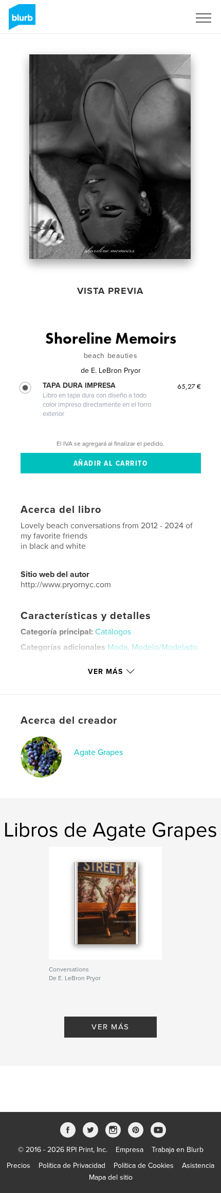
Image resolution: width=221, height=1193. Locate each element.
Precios (18, 1165)
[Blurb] (20, 21)
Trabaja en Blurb (178, 1149)
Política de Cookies (144, 1165)
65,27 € (189, 386)
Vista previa (110, 290)
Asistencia (198, 1165)
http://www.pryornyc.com (66, 585)
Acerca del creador (69, 720)
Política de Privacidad (72, 1165)
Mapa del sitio (111, 1177)
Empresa (129, 1149)
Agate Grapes (98, 752)
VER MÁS (110, 1026)
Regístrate (160, 18)
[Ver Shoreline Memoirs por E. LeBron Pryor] (110, 156)
